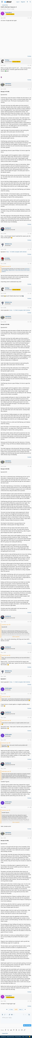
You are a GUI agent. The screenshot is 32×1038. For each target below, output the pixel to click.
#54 (30, 693)
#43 (30, 89)
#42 (30, 65)
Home (26, 1036)
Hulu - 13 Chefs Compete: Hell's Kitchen (16, 251)
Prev (11, 1009)
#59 (30, 838)
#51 (30, 621)
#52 (30, 652)
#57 (30, 768)
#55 (30, 717)
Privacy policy (18, 1036)
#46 (30, 263)
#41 (30, 18)
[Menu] (2, 2)
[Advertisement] (16, 38)
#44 (30, 233)
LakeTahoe (4, 9)
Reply (30, 56)
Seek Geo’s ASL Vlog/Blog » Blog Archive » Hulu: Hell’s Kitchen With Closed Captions (15, 270)
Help (23, 1036)
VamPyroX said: (5, 655)
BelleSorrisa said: (5, 266)
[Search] (30, 1)
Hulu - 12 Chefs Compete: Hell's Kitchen (20, 310)
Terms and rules (10, 1036)
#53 (30, 676)
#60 (30, 1001)
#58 (30, 807)
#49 (30, 321)
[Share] (28, 18)
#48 (30, 307)
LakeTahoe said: (5, 624)
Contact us (3, 1036)
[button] (2, 1014)
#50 (30, 466)
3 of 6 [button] (16, 1009)
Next (20, 1009)
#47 (30, 293)
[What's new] (27, 1)
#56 (30, 740)
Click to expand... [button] (16, 636)
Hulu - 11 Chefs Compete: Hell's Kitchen (20, 682)
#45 (30, 249)
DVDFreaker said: (5, 720)
